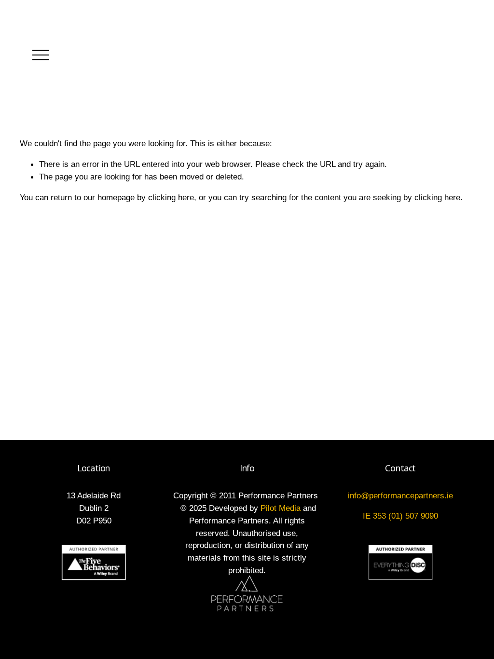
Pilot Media (281, 508)
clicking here (171, 197)
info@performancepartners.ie (400, 495)
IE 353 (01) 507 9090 (400, 516)
